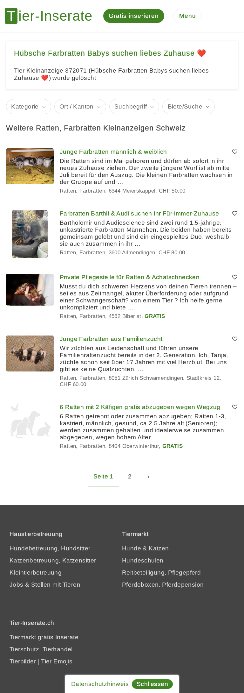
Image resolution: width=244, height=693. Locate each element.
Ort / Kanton (76, 106)
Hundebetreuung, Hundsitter (50, 548)
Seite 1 (103, 476)
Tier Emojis (56, 661)
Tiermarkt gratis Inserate (44, 637)
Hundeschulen (143, 560)
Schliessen (152, 684)
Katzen (159, 548)
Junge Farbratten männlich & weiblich (113, 151)
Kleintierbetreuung (36, 572)
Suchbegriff (130, 106)
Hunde (131, 548)
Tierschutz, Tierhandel (41, 649)
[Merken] (235, 151)
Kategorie (25, 106)
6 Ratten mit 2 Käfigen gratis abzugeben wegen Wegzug (140, 407)
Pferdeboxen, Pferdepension (163, 584)
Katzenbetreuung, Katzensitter (53, 560)
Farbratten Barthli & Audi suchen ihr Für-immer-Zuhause (139, 213)
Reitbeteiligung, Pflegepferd (161, 572)
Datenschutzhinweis (100, 684)
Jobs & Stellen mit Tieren (45, 584)
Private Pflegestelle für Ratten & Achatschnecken (130, 277)
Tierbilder (23, 661)
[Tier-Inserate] (52, 16)
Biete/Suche (185, 106)
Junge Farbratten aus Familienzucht (111, 339)
